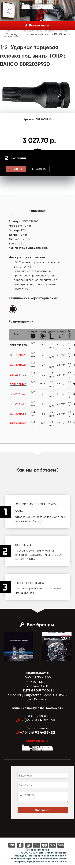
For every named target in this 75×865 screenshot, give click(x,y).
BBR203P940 (18, 384)
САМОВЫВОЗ (28, 559)
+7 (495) (37, 720)
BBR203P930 (18, 374)
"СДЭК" (58, 554)
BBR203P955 (18, 413)
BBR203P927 (18, 364)
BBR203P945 (18, 394)
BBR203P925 (18, 355)
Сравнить (41, 168)
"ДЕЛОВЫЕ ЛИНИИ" (40, 554)
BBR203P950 (18, 403)
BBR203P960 (18, 423)
